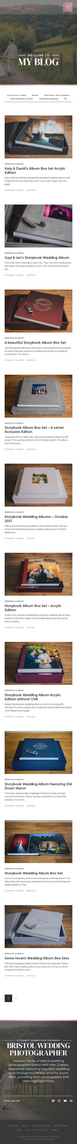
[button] (68, 7)
